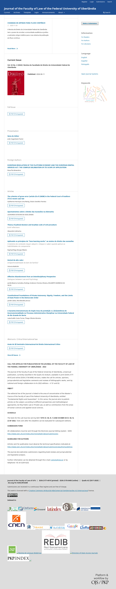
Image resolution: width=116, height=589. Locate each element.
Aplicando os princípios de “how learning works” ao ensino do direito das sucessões (40, 243)
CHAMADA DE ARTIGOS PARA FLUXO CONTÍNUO (26, 23)
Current (7, 12)
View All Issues (12, 355)
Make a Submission (90, 23)
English (84, 57)
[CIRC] (29, 553)
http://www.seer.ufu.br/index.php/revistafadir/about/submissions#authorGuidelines (39, 447)
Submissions (100, 2)
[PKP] (18, 560)
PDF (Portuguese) (17, 114)
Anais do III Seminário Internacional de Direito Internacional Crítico (33, 344)
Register (84, 2)
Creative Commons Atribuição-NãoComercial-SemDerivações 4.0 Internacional (58, 490)
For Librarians (86, 44)
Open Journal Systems (89, 74)
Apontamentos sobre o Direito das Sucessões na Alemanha (30, 212)
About (60, 12)
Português (85, 64)
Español (84, 61)
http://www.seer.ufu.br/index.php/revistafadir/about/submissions (32, 434)
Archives (17, 12)
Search (107, 12)
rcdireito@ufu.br (57, 460)
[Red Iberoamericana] (56, 553)
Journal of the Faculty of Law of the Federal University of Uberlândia (50, 8)
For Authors (85, 40)
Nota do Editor (13, 136)
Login (36, 12)
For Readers (85, 37)
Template (27, 12)
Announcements (48, 12)
